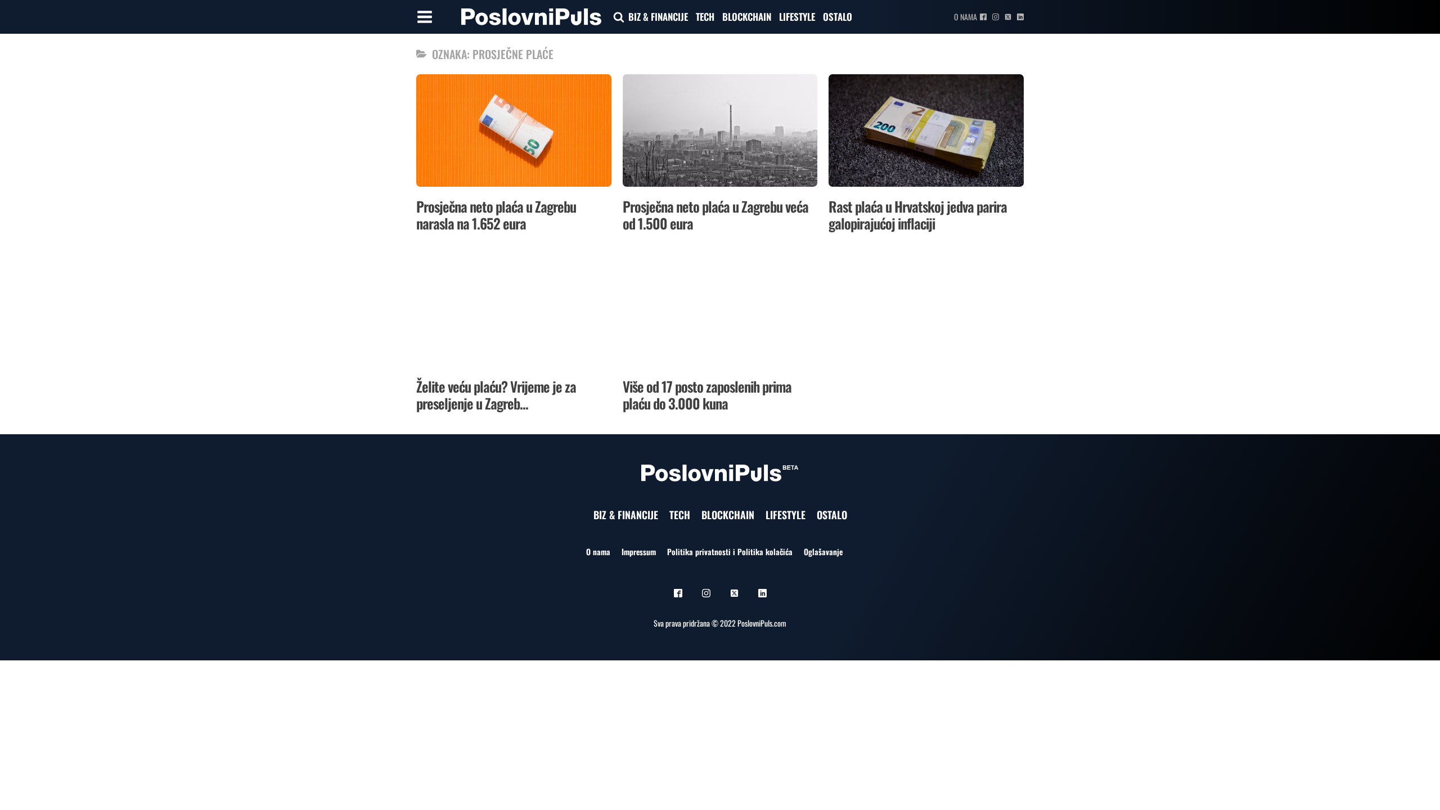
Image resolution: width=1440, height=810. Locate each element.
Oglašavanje (823, 551)
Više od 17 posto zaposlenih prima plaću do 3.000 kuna (707, 394)
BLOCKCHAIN (746, 17)
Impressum (639, 551)
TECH (705, 17)
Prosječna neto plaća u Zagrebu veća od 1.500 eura (715, 214)
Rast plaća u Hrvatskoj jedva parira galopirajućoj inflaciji (918, 214)
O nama (965, 16)
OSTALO (837, 17)
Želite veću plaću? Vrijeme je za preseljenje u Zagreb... (496, 394)
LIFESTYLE (797, 17)
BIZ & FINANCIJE (658, 17)
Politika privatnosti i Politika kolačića (730, 551)
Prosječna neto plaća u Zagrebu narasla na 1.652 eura (496, 214)
